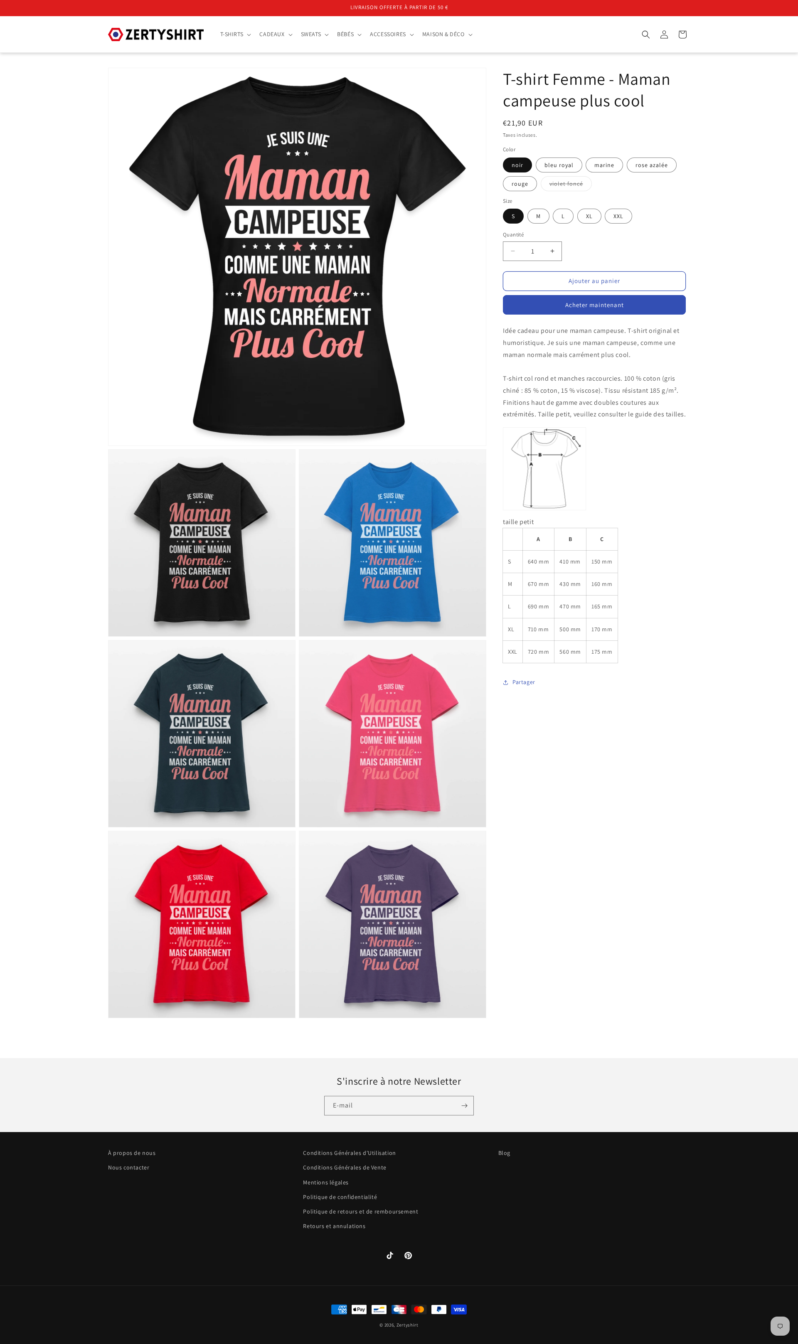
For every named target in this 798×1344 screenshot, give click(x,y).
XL (589, 216)
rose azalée (651, 165)
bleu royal (559, 165)
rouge (520, 183)
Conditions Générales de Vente (344, 1168)
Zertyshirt (408, 1325)
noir (517, 165)
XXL (618, 216)
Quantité (513, 234)
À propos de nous (132, 1153)
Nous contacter (128, 1168)
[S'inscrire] (464, 1105)
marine (604, 165)
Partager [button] (523, 682)
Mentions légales (326, 1182)
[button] (235, 34)
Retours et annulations (334, 1226)
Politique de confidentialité (340, 1197)
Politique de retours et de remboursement (360, 1211)
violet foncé (570, 185)
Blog (504, 1153)
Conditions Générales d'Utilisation (349, 1153)
